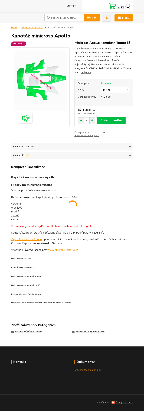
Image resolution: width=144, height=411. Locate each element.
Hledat (91, 17)
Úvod (14, 27)
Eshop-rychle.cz (124, 402)
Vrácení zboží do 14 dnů (87, 370)
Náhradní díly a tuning (32, 27)
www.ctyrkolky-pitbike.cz (62, 250)
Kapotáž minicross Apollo (26, 239)
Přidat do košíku (111, 120)
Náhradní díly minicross (90, 331)
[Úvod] (26, 17)
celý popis (86, 72)
